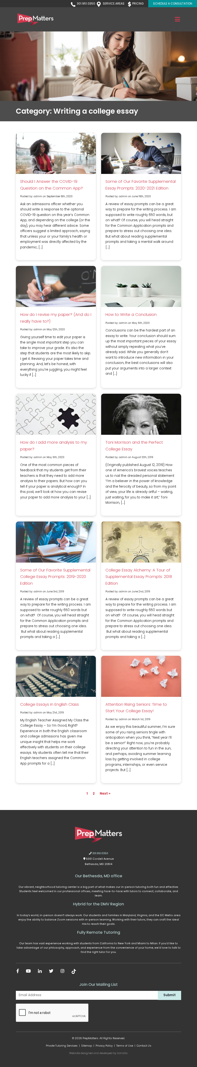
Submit (169, 995)
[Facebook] (17, 971)
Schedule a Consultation (172, 3)
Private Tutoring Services (62, 1046)
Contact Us (144, 1046)
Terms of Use (124, 1046)
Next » (105, 793)
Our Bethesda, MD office (98, 876)
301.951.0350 (86, 3)
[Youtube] (28, 971)
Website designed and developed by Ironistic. (98, 1053)
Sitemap (86, 1046)
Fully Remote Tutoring (98, 932)
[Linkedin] (40, 971)
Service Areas (113, 3)
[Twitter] (51, 971)
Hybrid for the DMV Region (98, 904)
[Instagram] (62, 971)
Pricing (138, 3)
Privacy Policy (104, 1046)
